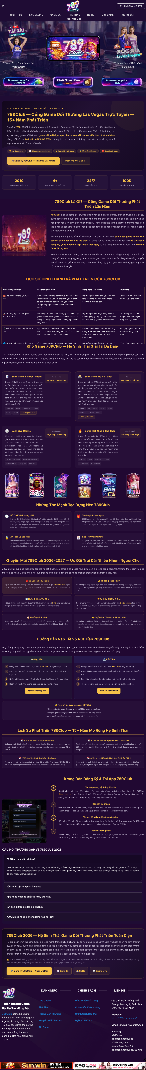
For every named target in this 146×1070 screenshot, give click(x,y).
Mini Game (108, 15)
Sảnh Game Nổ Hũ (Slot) (98, 376)
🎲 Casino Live (100, 971)
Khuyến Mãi (74, 19)
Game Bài (55, 15)
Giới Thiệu (16, 15)
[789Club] (73, 6)
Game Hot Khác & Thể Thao (100, 430)
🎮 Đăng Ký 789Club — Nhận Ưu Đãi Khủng (33, 160)
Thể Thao (74, 15)
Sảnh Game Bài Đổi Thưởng (27, 376)
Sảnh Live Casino (21, 430)
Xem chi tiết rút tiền (109, 691)
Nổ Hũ (90, 15)
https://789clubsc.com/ (124, 1018)
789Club (55, 214)
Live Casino (36, 15)
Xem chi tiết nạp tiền (37, 691)
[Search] (3, 6)
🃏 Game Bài (63, 971)
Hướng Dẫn (127, 15)
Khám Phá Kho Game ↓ (76, 160)
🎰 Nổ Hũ (80, 971)
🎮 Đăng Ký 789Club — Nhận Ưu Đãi (29, 971)
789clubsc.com (65, 794)
